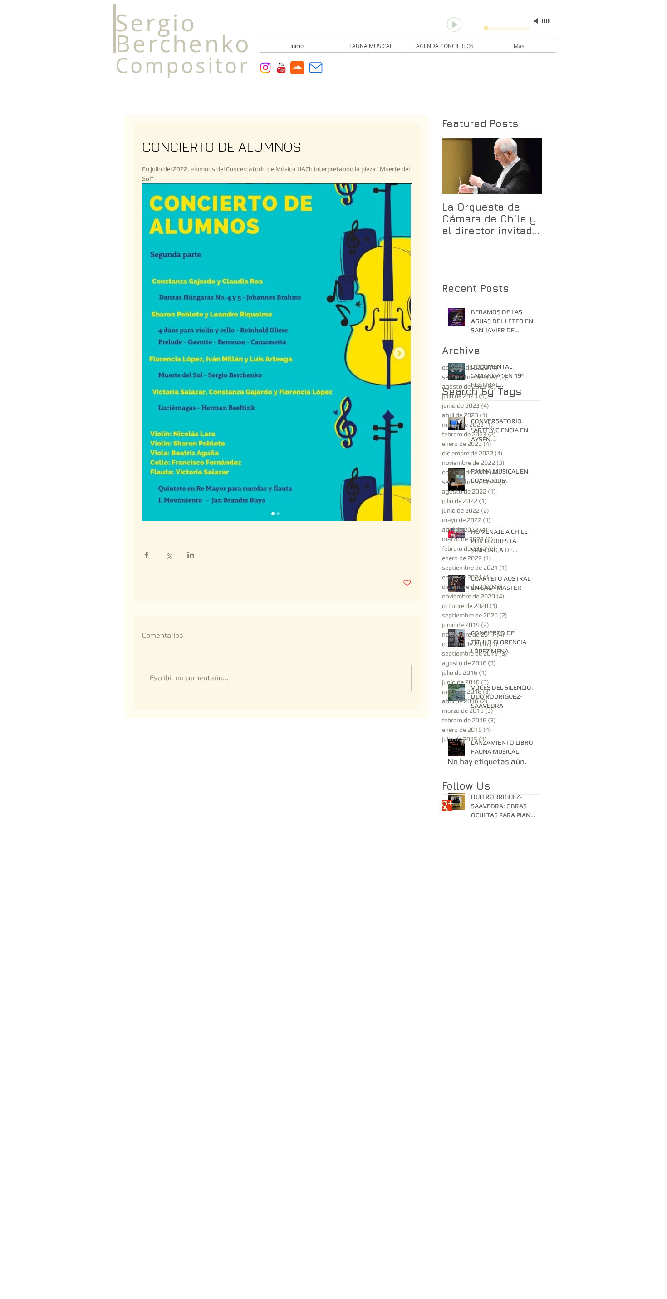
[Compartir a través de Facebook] (146, 555)
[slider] (546, 21)
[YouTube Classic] (281, 67)
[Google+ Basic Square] (447, 805)
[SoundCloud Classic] (297, 67)
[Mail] (316, 67)
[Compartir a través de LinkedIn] (190, 555)
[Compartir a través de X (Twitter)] (168, 555)
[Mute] (536, 20)
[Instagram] (265, 67)
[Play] (454, 24)
